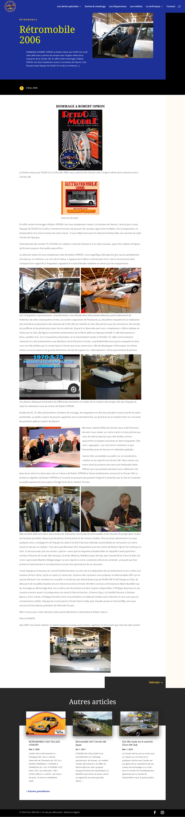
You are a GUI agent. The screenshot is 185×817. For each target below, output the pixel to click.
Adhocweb (57, 812)
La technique (153, 6)
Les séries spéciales (68, 6)
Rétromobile (28, 19)
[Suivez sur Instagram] (162, 812)
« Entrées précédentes (38, 791)
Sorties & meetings (95, 6)
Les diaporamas (117, 6)
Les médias (136, 6)
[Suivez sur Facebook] (155, 812)
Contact (171, 6)
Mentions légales (72, 812)
